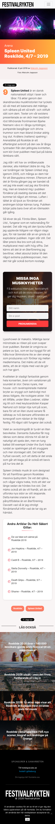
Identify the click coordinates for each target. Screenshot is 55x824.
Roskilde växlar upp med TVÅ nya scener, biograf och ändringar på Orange (27, 735)
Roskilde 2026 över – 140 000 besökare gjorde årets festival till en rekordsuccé (27, 647)
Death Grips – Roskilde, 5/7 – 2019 (26, 581)
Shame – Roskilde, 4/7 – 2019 (27, 591)
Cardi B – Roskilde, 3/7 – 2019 (27, 560)
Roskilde (17, 608)
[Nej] (51, 813)
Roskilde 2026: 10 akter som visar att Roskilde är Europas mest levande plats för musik (27, 706)
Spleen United (35, 608)
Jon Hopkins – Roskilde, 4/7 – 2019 (26, 550)
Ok (27, 819)
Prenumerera (27, 323)
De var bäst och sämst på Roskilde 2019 (24, 538)
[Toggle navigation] (48, 4)
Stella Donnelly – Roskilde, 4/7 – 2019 (28, 570)
